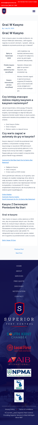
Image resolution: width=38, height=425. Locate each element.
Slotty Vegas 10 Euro (9, 240)
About (19, 271)
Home (19, 266)
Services (19, 276)
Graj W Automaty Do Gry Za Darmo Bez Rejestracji (18, 199)
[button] (34, 11)
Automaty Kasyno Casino (10, 197)
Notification (19, 291)
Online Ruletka (6, 194)
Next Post (19, 253)
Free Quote (19, 281)
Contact (19, 296)
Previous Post (19, 249)
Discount (19, 286)
